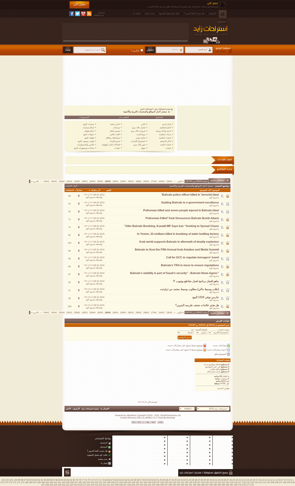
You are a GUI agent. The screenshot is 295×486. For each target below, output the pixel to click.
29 (222, 480)
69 (106, 480)
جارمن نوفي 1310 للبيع (206, 297)
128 (194, 482)
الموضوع (216, 190)
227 (43, 485)
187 (207, 485)
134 (170, 482)
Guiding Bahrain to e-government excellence (190, 202)
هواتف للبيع (89, 138)
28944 (92, 181)
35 (204, 480)
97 (25, 480)
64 (120, 480)
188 (203, 485)
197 (166, 485)
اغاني (143, 124)
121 (223, 482)
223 (59, 485)
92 (39, 480)
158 (72, 482)
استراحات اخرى (146, 109)
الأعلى (68, 409)
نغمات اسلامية (165, 138)
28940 (123, 181)
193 (182, 485)
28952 (85, 181)
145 (125, 482)
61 (129, 480)
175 (2, 482)
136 (162, 482)
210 (113, 485)
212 (104, 485)
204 (137, 485)
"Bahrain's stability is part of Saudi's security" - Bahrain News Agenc (174, 273)
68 (109, 480)
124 (211, 482)
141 (141, 482)
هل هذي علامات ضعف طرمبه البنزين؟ (197, 305)
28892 (139, 181)
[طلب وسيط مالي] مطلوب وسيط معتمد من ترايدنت (189, 289)
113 (256, 482)
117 (240, 482)
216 (88, 485)
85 (59, 480)
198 (162, 485)
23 (239, 480)
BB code (223, 376)
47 (170, 480)
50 (161, 480)
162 (55, 482)
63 (123, 480)
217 (84, 485)
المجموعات (84, 117)
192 (186, 485)
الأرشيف (76, 409)
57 (141, 480)
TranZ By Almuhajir (166, 418)
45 (175, 480)
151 (100, 482)
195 (174, 485)
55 (146, 480)
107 (280, 482)
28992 (77, 181)
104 (293, 482)
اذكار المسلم (165, 141)
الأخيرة (35, 181)
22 (242, 480)
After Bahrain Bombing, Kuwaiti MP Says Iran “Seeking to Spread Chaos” (171, 226)
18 (254, 480)
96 (27, 480)
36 (202, 480)
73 (94, 480)
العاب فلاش (115, 134)
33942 (46, 181)
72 (97, 480)
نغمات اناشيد (165, 144)
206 (129, 485)
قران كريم (166, 124)
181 (231, 485)
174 (6, 482)
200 (154, 485)
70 (103, 480)
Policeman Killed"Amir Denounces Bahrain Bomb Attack (182, 218)
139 (149, 482)
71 (100, 480)
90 (45, 480)
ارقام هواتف (89, 131)
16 (260, 480)
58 (138, 480)
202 (145, 485)
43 (181, 480)
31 (216, 480)
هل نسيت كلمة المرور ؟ (194, 13)
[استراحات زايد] (214, 32)
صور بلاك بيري (139, 144)
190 (194, 485)
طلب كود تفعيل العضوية (169, 13)
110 (268, 482)
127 (199, 482)
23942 (169, 181)
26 (231, 480)
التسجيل (159, 117)
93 (36, 480)
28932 (131, 181)
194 (178, 485)
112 (260, 482)
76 (86, 480)
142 (137, 482)
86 (56, 480)
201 (149, 485)
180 (235, 485)
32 (213, 480)
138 (154, 482)
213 (100, 485)
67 (112, 480)
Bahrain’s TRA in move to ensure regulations (190, 265)
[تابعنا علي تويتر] (77, 13)
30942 (54, 181)
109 (272, 482)
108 (276, 482)
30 (219, 480)
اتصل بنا (136, 13)
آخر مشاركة (95, 190)
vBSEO (148, 418)
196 (170, 485)
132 (178, 482)
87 (54, 480)
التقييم (108, 190)
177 (248, 485)
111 (264, 482)
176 (252, 485)
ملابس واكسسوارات (85, 144)
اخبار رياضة (115, 124)
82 (68, 480)
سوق (143, 148)
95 (30, 480)
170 (22, 482)
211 (108, 485)
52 (155, 480)
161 (59, 482)
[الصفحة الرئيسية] (223, 14)
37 (199, 480)
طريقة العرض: (201, 329)
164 (47, 482)
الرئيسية (212, 13)
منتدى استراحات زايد (162, 109)
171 (18, 482)
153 (92, 482)
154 (88, 482)
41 (187, 480)
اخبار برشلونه (202, 448)
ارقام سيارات (88, 127)
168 (31, 482)
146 (121, 482)
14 (265, 480)
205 (133, 485)
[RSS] (89, 13)
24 (236, 480)
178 (244, 485)
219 (76, 485)
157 (76, 482)
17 (257, 480)
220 (72, 485)
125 (207, 482)
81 (71, 480)
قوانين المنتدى (223, 388)
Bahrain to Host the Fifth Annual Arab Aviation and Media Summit (177, 249)
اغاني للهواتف (225, 463)
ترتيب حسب (224, 329)
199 (158, 485)
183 (223, 485)
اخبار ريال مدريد (201, 445)
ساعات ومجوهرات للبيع (84, 148)
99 (19, 480)
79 (77, 480)
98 (22, 480)
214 (96, 485)
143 (133, 482)
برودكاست (140, 134)
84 (62, 480)
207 (125, 485)
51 (158, 480)
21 (245, 480)
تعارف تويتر (140, 138)
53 (152, 480)
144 (129, 482)
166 (39, 482)
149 (108, 482)
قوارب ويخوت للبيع (86, 141)
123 (215, 482)
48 (167, 480)
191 (190, 485)
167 (35, 482)
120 (227, 482)
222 (63, 485)
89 (48, 480)
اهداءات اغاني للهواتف (110, 144)
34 (207, 480)
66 (115, 480)
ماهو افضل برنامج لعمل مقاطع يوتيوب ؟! (196, 281)
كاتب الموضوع (205, 190)
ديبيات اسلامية (165, 134)
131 (182, 482)
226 (47, 485)
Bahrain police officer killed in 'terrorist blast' (190, 194)
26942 (162, 181)
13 (268, 480)
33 (210, 480)
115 (248, 482)
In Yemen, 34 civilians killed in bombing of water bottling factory (178, 233)
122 (219, 482)
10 (277, 480)
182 (227, 485)
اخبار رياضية (203, 437)
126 (203, 482)
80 (74, 480)
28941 (115, 181)
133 (174, 482)
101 (11, 480)
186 (211, 485)
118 (235, 482)
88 (51, 480)
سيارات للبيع (88, 124)
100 (15, 480)
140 (145, 482)
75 (88, 480)
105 (289, 482)
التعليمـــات (124, 117)
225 (51, 485)
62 (126, 480)
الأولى (180, 181)
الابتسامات (224, 379)
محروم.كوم (214, 197)
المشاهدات (69, 190)
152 (96, 482)
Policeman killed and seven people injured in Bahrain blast (181, 210)
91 (42, 480)
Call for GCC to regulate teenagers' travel (192, 257)
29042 (69, 181)
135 (166, 482)
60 (132, 480)
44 (178, 480)
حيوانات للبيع (88, 134)
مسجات (116, 127)
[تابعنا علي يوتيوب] (83, 13)
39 (193, 480)
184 (219, 485)
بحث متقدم (149, 13)
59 (135, 480)
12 (271, 480)
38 (196, 480)
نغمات (168, 148)
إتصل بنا (104, 463)
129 (190, 482)
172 (14, 482)
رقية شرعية (158, 452)
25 (234, 480)
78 (80, 480)
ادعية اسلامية (157, 448)
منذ (192, 329)
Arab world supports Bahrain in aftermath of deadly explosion (179, 241)
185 (215, 485)
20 (248, 480)
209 (117, 485)
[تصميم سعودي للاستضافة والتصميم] (67, 472)
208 (121, 485)
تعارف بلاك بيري (138, 127)
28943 (100, 181)
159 (67, 482)
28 (225, 480)
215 (92, 485)
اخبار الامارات (202, 441)
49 (164, 480)
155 (84, 482)
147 (117, 482)
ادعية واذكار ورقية (163, 131)
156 (80, 482)
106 (284, 482)
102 (7, 480)
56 (144, 480)
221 (67, 485)
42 (184, 480)
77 (83, 480)
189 (199, 485)
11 (274, 480)
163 (51, 482)
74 (91, 480)
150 (104, 482)
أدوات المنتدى (71, 186)
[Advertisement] (125, 32)
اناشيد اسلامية (157, 437)
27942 (154, 181)
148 (113, 482)
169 (27, 482)
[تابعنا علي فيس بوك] (71, 13)
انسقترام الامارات (138, 141)
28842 (146, 181)
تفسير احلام (115, 131)
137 (158, 482)
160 (63, 482)
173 (10, 482)
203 (141, 485)
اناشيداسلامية (165, 127)
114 (252, 482)
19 (251, 480)
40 (190, 480)
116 (244, 482)
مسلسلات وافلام (113, 138)
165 (43, 482)
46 (173, 480)
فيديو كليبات (114, 141)
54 (149, 480)
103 (3, 480)
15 (263, 480)
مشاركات (78, 190)
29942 (62, 181)
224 (55, 485)
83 (65, 480)
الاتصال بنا (105, 409)
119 (231, 482)
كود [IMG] (225, 381)
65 (117, 480)
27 (228, 480)
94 (33, 480)
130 (186, 482)
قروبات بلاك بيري (138, 131)
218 (80, 485)
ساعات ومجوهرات (178, 463)
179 (240, 485)
